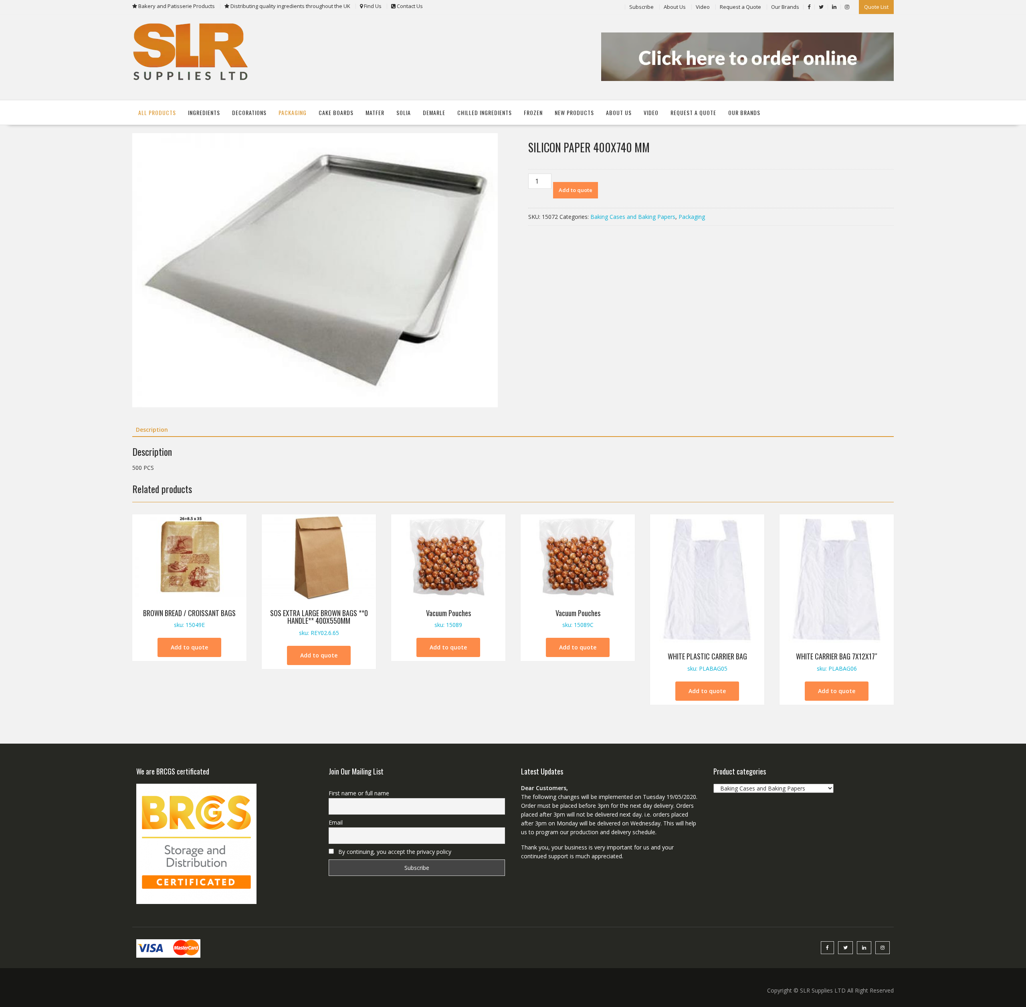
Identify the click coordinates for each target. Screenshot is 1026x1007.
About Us (675, 6)
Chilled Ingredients (484, 112)
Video (703, 6)
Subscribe (641, 6)
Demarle (434, 112)
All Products (157, 112)
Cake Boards (336, 112)
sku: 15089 (448, 618)
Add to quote (575, 190)
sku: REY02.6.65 (319, 622)
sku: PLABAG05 (707, 661)
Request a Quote (740, 6)
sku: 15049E (189, 618)
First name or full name (359, 793)
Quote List (876, 6)
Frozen (533, 112)
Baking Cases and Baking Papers (632, 216)
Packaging (293, 112)
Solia (403, 112)
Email (336, 822)
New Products (574, 112)
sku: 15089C (577, 618)
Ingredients (204, 112)
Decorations (249, 112)
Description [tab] (152, 429)
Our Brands (785, 6)
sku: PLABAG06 (836, 661)
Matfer (375, 112)
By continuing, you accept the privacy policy (394, 851)
